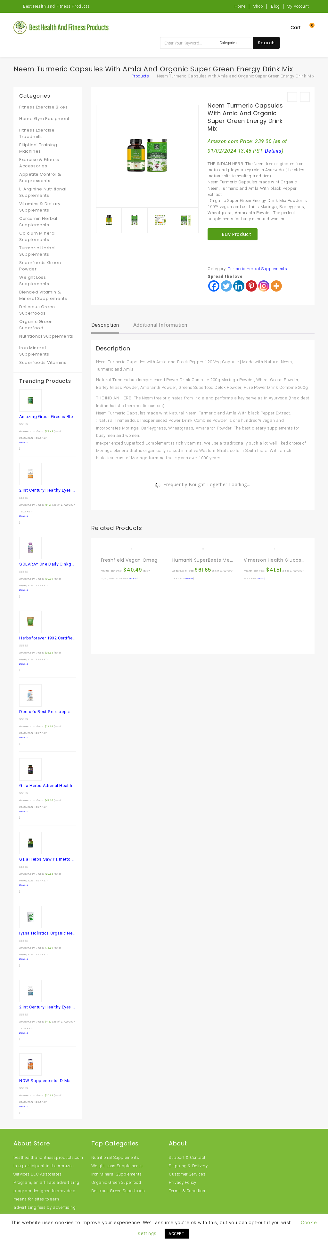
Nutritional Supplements (46, 336)
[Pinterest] (251, 286)
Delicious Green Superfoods (37, 310)
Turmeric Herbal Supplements (257, 268)
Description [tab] (105, 325)
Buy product (236, 234)
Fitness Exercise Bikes (43, 107)
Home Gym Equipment (44, 119)
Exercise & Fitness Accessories (39, 163)
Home (239, 6)
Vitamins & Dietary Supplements (40, 207)
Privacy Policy (182, 1182)
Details (273, 151)
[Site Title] (61, 27)
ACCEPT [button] (176, 1233)
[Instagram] (263, 286)
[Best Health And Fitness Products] (122, 76)
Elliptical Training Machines (38, 148)
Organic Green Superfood (36, 324)
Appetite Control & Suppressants (40, 177)
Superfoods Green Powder (40, 266)
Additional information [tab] (160, 325)
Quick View (120, 546)
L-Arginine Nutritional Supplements (42, 192)
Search (266, 43)
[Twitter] (226, 286)
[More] (276, 286)
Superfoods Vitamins (42, 362)
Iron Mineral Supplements (34, 351)
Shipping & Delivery (188, 1165)
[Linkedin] (238, 286)
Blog (275, 6)
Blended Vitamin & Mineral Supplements (43, 295)
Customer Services (187, 1174)
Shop (258, 6)
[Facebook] (213, 286)
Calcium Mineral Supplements (37, 236)
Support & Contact (187, 1157)
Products (140, 76)
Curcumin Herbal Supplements (38, 221)
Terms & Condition (187, 1190)
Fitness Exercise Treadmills (37, 133)
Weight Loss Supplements (34, 280)
